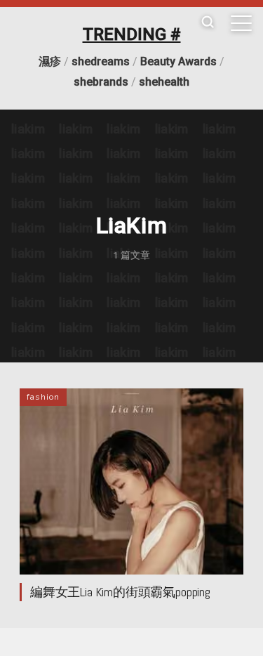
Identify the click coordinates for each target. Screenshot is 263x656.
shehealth (164, 81)
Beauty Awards (178, 61)
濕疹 (50, 61)
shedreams (101, 61)
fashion (43, 397)
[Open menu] (241, 23)
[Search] (207, 22)
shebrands (101, 81)
